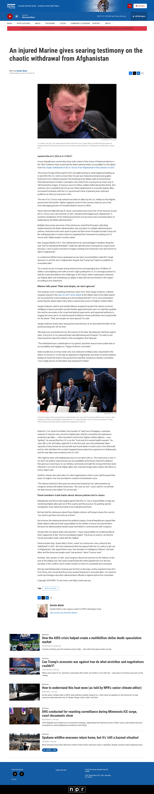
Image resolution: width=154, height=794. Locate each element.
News (9, 23)
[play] (10, 16)
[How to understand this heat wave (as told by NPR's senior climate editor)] (24, 692)
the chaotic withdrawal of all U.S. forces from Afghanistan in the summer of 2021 (78, 167)
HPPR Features (23, 23)
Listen (63, 23)
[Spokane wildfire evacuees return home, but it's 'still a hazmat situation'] (24, 741)
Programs (50, 23)
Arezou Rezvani (47, 670)
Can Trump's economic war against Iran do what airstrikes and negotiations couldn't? (93, 664)
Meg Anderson (46, 719)
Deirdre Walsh (21, 71)
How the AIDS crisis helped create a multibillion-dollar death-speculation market (91, 640)
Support (96, 23)
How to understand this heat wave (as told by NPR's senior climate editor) (92, 688)
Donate (141, 6)
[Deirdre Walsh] (43, 610)
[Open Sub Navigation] (14, 23)
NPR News (45, 635)
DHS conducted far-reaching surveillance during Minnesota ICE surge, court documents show (89, 714)
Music (38, 23)
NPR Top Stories (50, 588)
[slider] (20, 16)
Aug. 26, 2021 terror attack (70, 295)
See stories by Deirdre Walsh (63, 612)
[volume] (17, 16)
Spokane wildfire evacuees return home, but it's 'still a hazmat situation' (90, 737)
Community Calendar (80, 23)
